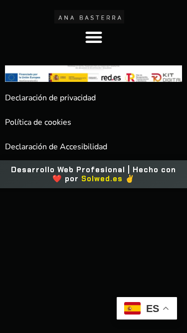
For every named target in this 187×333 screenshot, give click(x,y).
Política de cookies (38, 122)
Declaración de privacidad (50, 97)
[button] (93, 36)
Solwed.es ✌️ (108, 179)
